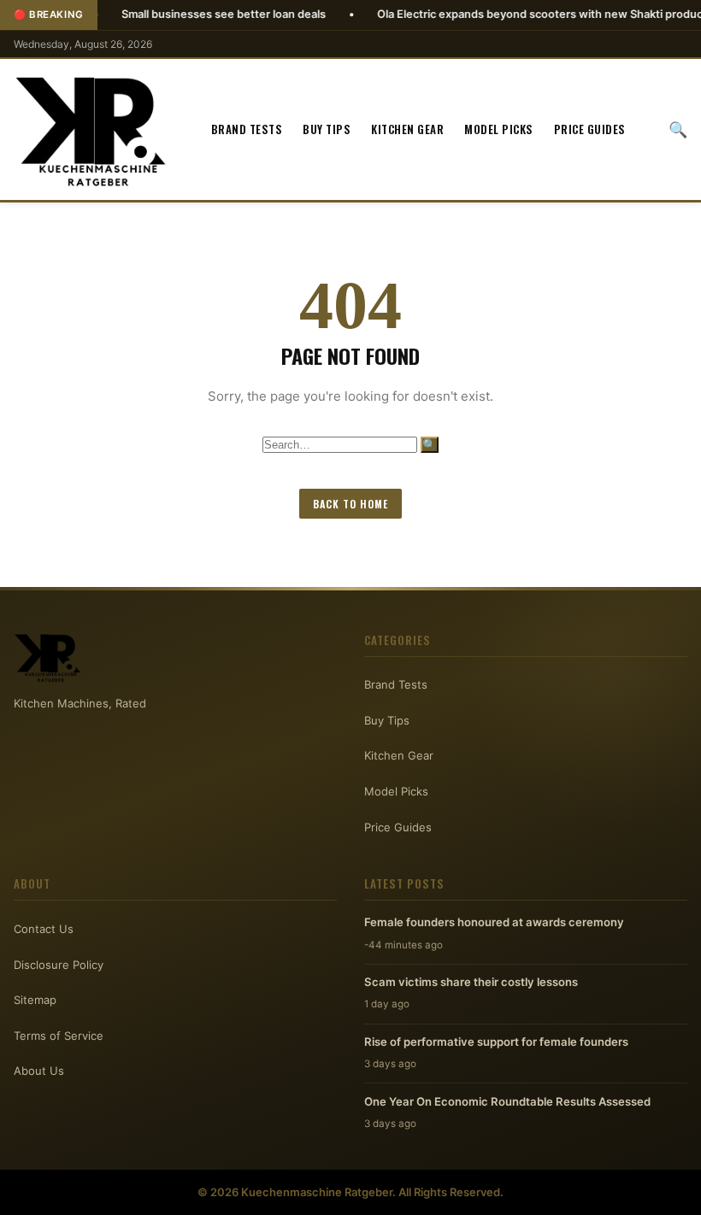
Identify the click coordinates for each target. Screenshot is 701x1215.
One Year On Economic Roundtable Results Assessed (507, 1101)
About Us (39, 1070)
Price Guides (590, 129)
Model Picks (498, 129)
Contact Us (44, 929)
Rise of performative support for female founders (496, 1041)
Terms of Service (58, 1035)
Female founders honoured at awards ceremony (494, 922)
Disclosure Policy (58, 964)
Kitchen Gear (407, 129)
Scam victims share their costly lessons (471, 982)
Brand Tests (247, 129)
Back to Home (350, 503)
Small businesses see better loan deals (190, 14)
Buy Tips (326, 129)
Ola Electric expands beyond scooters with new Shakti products (512, 14)
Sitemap (35, 1000)
